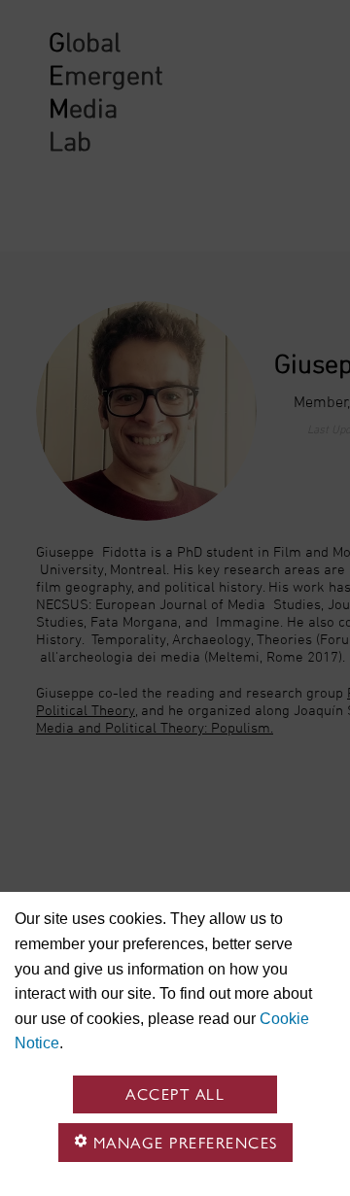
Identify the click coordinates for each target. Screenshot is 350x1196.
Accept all (175, 1094)
